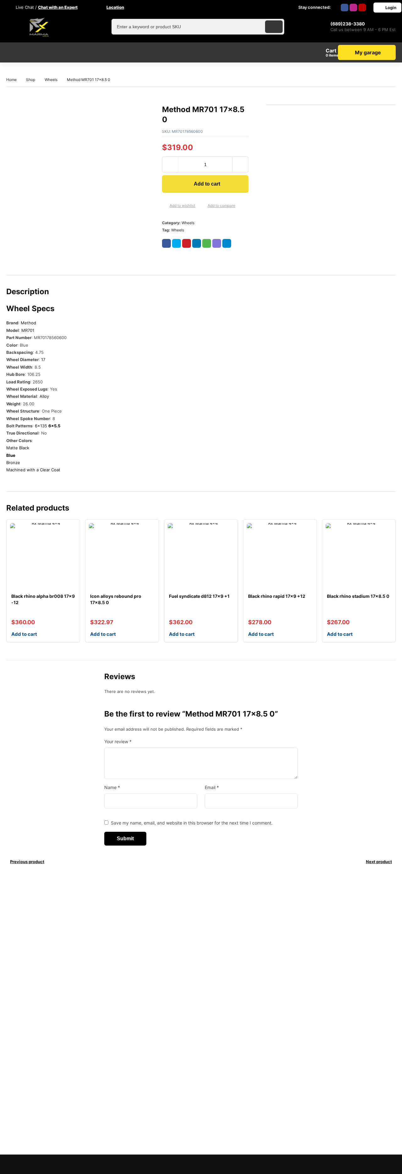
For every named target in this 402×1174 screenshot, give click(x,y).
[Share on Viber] (216, 243)
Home (11, 79)
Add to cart (207, 184)
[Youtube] (362, 7)
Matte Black (17, 447)
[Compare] (202, 205)
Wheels (51, 79)
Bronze (13, 462)
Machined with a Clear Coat (33, 469)
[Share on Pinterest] (186, 243)
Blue (10, 455)
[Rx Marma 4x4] (37, 26)
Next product (379, 861)
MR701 (27, 330)
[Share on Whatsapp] (206, 243)
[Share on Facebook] (166, 243)
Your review (118, 741)
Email (212, 787)
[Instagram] (353, 7)
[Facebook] (344, 7)
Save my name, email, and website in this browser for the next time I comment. (192, 822)
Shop (30, 79)
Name (112, 787)
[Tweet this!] (176, 243)
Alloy (44, 396)
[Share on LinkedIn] (196, 243)
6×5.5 (54, 425)
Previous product (27, 861)
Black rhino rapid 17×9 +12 (276, 596)
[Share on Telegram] (226, 243)
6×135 (41, 425)
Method (28, 322)
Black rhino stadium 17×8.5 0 (358, 596)
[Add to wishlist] (164, 205)
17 (43, 359)
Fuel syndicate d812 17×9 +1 (199, 596)
